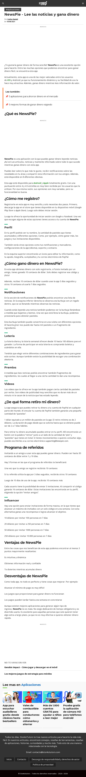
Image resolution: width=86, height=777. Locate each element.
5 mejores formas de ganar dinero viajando (30, 104)
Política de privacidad (43, 764)
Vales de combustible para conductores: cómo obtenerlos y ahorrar (31, 715)
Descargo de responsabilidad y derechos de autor (56, 759)
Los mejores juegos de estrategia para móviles (28, 673)
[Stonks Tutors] (43, 3)
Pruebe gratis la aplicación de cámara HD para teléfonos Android (72, 711)
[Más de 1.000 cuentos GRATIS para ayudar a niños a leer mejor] (52, 701)
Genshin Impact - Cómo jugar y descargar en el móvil (30, 667)
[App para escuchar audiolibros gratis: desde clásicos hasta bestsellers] (12, 701)
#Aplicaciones (12, 9)
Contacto (21, 759)
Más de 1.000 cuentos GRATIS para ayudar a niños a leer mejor (52, 711)
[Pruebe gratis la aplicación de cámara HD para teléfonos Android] (73, 701)
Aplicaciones (31, 685)
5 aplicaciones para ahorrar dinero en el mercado (33, 96)
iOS (9, 80)
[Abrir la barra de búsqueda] (3, 3)
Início (9, 759)
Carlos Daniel (12, 19)
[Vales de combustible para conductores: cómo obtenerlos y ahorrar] (32, 701)
